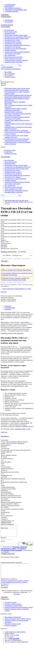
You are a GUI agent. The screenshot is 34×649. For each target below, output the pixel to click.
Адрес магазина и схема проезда (15, 632)
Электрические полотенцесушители (16, 60)
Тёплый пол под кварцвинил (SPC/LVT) (18, 37)
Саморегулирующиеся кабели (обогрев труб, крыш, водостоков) (17, 52)
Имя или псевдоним (7, 524)
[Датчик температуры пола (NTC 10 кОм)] (15, 580)
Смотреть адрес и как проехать (12, 333)
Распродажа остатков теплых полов (16, 35)
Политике (17, 594)
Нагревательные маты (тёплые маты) (16, 38)
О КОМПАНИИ (10, 5)
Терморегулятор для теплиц (13, 112)
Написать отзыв (6, 522)
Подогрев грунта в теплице (13, 57)
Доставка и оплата (10, 602)
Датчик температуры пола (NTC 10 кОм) (14, 582)
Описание (8, 306)
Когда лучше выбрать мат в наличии (14, 413)
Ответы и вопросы (11, 625)
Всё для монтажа (10, 55)
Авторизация (9, 20)
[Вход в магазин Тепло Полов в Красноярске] (17, 269)
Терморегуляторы (10, 50)
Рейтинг (3, 537)
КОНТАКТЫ (9, 6)
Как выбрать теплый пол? (13, 617)
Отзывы (8, 309)
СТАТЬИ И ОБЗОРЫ (11, 11)
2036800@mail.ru (10, 77)
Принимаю (4, 597)
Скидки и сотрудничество (13, 604)
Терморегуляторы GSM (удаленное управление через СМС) (16, 109)
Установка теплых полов (12, 624)
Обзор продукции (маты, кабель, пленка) (18, 618)
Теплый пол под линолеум (13, 43)
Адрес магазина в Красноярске (11, 69)
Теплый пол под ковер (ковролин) (15, 48)
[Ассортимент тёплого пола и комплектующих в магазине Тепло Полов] (17, 274)
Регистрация (9, 22)
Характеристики (10, 307)
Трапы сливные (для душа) (13, 58)
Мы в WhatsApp (10, 73)
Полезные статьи (10, 150)
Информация (5, 599)
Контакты (4, 628)
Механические (9, 100)
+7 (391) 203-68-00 (7, 67)
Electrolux (4, 245)
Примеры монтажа (11, 153)
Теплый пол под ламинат (13, 47)
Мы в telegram (9, 75)
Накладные (8, 103)
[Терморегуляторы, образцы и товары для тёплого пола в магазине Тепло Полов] (17, 279)
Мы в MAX (8, 72)
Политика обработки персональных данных (19, 607)
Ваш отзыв (4, 528)
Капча (3, 541)
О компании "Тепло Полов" (14, 605)
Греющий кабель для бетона (14, 62)
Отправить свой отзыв (8, 553)
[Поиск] (22, 65)
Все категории (9, 30)
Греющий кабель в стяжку (13, 42)
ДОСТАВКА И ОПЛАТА (13, 8)
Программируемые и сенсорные (15, 102)
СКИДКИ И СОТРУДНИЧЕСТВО (16, 10)
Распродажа (8, 152)
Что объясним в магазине (10, 415)
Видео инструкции (11, 31)
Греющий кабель (10, 33)
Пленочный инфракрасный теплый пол (17, 45)
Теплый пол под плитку (12, 40)
